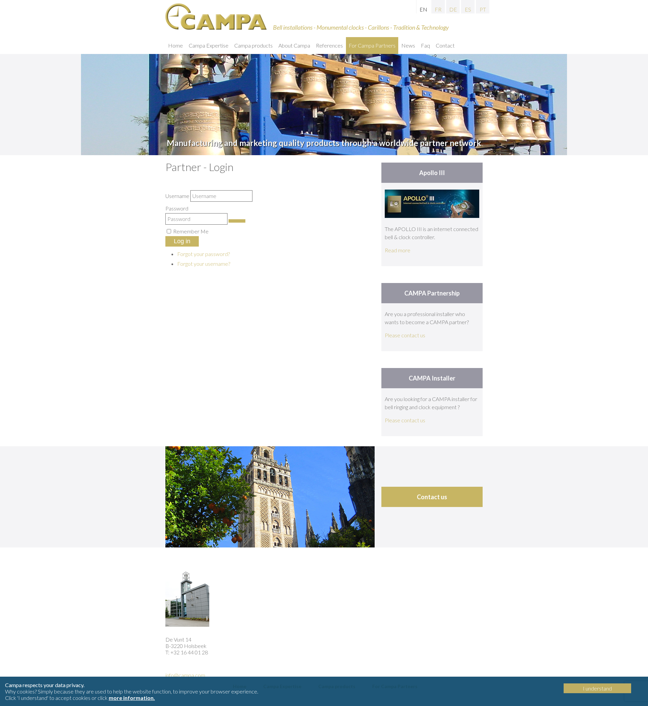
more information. (132, 698)
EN (423, 9)
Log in (182, 241)
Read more (397, 250)
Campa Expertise (208, 45)
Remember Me (191, 231)
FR (438, 9)
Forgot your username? (203, 263)
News (408, 45)
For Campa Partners (372, 45)
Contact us (432, 497)
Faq (425, 45)
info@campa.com (185, 675)
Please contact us (405, 335)
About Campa (294, 45)
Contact (445, 45)
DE (453, 9)
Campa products (253, 45)
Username (177, 196)
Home (175, 45)
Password (176, 208)
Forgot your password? (203, 254)
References (329, 45)
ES (468, 9)
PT (483, 9)
